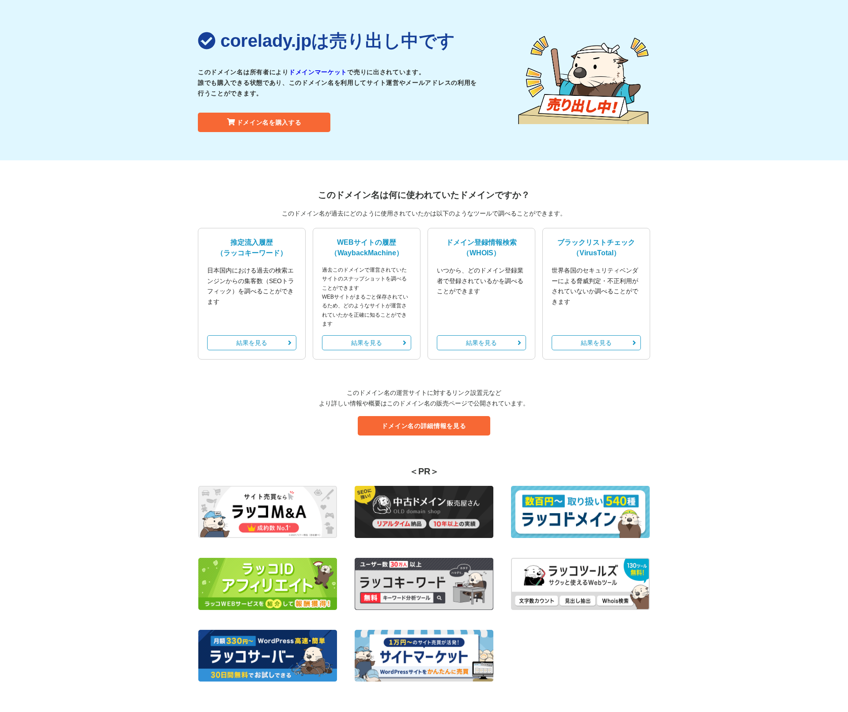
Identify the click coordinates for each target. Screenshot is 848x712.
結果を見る (251, 342)
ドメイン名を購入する (269, 122)
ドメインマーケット (318, 72)
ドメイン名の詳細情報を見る (424, 425)
